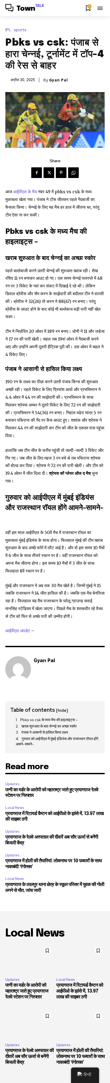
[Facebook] (36, 172)
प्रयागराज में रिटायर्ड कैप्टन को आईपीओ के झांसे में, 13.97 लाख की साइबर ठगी (79, 991)
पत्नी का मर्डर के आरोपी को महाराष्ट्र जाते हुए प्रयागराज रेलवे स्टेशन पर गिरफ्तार (26, 991)
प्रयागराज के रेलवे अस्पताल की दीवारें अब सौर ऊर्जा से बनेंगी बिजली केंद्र (29, 1056)
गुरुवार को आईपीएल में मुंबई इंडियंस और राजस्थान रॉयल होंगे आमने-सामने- (57, 741)
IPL (8, 30)
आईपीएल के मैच (25, 191)
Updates (12, 784)
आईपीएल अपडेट (18, 630)
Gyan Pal (58, 80)
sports (20, 30)
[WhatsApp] (73, 172)
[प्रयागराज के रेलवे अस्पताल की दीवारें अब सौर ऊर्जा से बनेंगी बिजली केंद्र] (29, 1024)
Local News (14, 807)
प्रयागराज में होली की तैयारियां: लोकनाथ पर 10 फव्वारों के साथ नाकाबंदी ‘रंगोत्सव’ (80, 1056)
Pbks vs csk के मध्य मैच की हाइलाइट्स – (49, 719)
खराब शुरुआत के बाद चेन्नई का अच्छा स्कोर (49, 726)
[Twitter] (49, 172)
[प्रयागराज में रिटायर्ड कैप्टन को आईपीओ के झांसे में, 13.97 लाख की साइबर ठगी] (80, 958)
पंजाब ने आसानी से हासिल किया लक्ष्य (45, 732)
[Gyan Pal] (18, 669)
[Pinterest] (61, 172)
